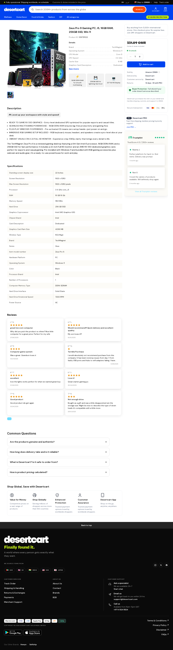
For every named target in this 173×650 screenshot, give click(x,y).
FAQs (165, 634)
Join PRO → (131, 127)
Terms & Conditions (158, 620)
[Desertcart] (14, 9)
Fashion (51, 17)
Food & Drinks (38, 17)
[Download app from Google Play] (13, 632)
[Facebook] (166, 565)
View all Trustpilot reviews (146, 191)
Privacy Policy (161, 625)
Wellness (8, 17)
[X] (161, 565)
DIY (60, 17)
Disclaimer (162, 629)
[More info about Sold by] (159, 72)
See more (74, 69)
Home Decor (21, 17)
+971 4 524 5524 (121, 609)
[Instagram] (155, 565)
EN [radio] (123, 2)
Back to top (86, 525)
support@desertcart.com (126, 599)
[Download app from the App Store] (32, 632)
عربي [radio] (127, 2)
